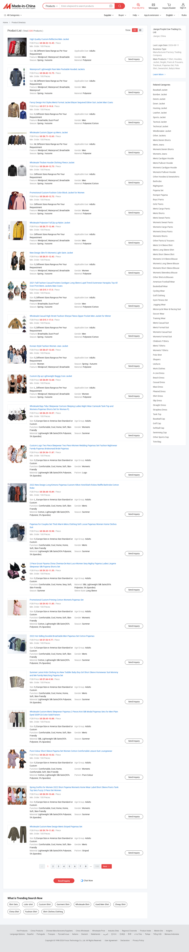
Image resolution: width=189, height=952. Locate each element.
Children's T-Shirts (161, 341)
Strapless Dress (160, 409)
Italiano (75, 934)
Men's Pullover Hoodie (163, 163)
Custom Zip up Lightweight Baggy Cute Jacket (51, 376)
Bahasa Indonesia (172, 934)
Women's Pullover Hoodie (164, 172)
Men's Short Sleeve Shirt (163, 254)
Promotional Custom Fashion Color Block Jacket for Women (57, 192)
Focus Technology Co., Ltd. (75, 940)
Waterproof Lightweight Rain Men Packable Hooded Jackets (57, 69)
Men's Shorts (158, 213)
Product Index (145, 930)
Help (135, 15)
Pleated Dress (159, 391)
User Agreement (111, 940)
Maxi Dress (158, 386)
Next (106, 866)
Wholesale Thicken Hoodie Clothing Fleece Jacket (52, 162)
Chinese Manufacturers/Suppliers (59, 930)
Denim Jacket (159, 99)
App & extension (151, 15)
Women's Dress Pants (162, 231)
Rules (184, 15)
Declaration (125, 940)
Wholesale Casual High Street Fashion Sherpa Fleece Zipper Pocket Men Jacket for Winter (70, 315)
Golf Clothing (159, 295)
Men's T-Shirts (159, 345)
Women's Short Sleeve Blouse (166, 268)
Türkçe (147, 934)
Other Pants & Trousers (163, 240)
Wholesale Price (98, 930)
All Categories (13, 15)
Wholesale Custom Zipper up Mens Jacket (49, 132)
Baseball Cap (159, 418)
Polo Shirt (157, 354)
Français (51, 934)
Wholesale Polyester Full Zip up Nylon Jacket (50, 222)
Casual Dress (159, 382)
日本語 (122, 934)
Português (41, 934)
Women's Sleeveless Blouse (165, 272)
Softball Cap (158, 427)
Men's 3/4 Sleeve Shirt (163, 245)
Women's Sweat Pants (163, 222)
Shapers (157, 359)
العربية (105, 934)
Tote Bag (157, 441)
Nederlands (95, 934)
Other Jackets (159, 135)
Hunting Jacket (160, 108)
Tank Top (157, 414)
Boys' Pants (158, 199)
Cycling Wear (159, 290)
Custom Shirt (45, 904)
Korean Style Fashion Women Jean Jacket (49, 346)
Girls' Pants (158, 204)
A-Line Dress (158, 373)
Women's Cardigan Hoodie (165, 167)
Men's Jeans (158, 144)
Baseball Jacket (160, 89)
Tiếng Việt (157, 934)
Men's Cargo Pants (161, 208)
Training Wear (159, 318)
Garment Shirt (63, 904)
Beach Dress (158, 377)
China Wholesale (82, 930)
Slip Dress (157, 400)
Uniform (156, 364)
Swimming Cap (160, 432)
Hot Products (22, 930)
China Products (37, 930)
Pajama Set (158, 190)
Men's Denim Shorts (162, 140)
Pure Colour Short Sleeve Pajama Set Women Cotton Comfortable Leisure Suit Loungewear (71, 751)
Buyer (121, 15)
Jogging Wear (159, 304)
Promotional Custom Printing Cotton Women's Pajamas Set (57, 599)
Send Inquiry (134, 59)
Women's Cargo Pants (163, 226)
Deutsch (84, 934)
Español (30, 934)
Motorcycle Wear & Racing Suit (167, 309)
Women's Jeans (160, 153)
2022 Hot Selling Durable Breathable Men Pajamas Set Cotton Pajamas (62, 636)
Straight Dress (159, 405)
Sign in (183, 7)
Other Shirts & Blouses (163, 277)
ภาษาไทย (138, 934)
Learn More (159, 74)
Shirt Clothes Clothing (53, 911)
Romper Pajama (160, 194)
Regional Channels (129, 930)
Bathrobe (157, 181)
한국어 (114, 934)
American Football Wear (164, 281)
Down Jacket (159, 103)
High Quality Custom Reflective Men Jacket (49, 39)
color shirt (28, 904)
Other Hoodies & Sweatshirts (166, 176)
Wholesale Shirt (82, 904)
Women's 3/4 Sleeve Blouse (165, 258)
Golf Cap (157, 423)
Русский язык (63, 934)
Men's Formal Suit (161, 327)
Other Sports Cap (161, 437)
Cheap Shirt (120, 904)
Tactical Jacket (160, 121)
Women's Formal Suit (162, 336)
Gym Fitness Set (160, 300)
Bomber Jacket (160, 94)
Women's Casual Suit (162, 332)
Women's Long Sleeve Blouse (166, 263)
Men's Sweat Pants (161, 217)
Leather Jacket (160, 112)
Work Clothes (159, 368)
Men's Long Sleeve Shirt (163, 249)
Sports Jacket (159, 117)
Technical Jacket (160, 126)
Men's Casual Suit (161, 322)
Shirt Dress (158, 396)
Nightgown (158, 185)
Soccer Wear (158, 313)
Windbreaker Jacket (162, 131)
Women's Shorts (160, 236)
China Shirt (14, 911)
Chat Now (88, 880)
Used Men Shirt (102, 904)
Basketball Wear (160, 286)
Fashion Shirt (31, 911)
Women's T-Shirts (160, 350)
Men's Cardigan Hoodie (163, 158)
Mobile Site (158, 930)
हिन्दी (129, 934)
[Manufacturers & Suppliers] (19, 6)
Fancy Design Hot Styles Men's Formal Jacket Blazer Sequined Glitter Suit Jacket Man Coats (71, 102)
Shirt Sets (13, 904)
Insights (169, 930)
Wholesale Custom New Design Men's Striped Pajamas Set (56, 826)
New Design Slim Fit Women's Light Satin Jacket (51, 252)
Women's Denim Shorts (163, 149)
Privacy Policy (138, 940)
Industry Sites (113, 930)
